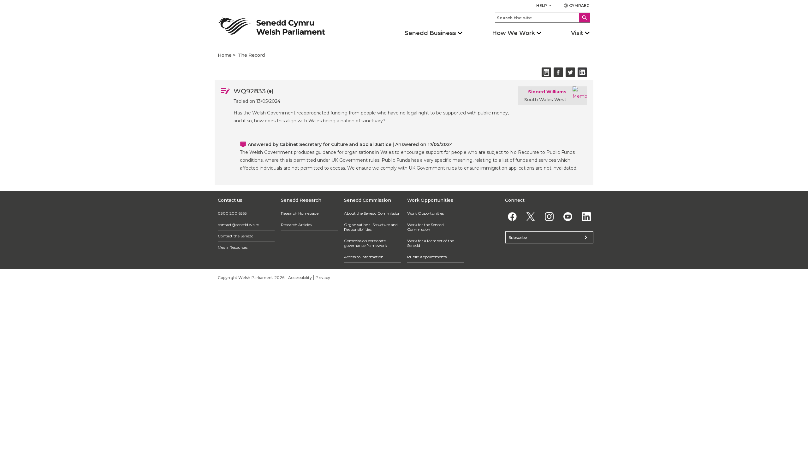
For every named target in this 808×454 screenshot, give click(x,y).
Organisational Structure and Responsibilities (371, 227)
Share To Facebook (558, 72)
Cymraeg (576, 5)
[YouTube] (568, 216)
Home (225, 55)
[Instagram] (549, 216)
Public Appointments (427, 256)
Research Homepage (299, 213)
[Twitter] (531, 216)
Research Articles (296, 224)
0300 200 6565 (232, 213)
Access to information (363, 256)
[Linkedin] (586, 216)
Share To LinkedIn (582, 72)
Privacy (323, 277)
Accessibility (300, 277)
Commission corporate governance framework (365, 243)
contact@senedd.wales (238, 224)
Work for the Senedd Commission (425, 227)
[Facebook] (512, 216)
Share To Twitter (570, 72)
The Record (251, 55)
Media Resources (232, 247)
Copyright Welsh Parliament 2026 (251, 277)
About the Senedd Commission (372, 213)
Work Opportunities (425, 213)
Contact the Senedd (235, 236)
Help (544, 5)
